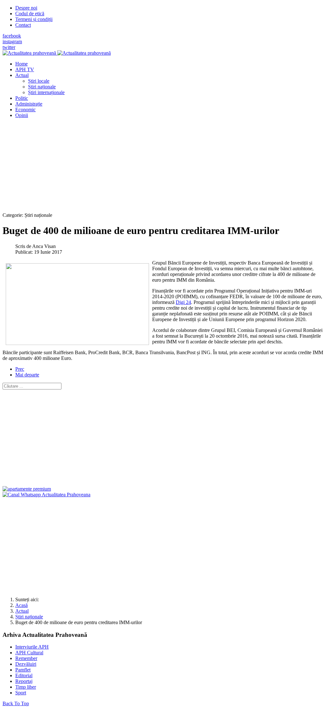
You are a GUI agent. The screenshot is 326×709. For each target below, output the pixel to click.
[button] (22, 75)
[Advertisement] (163, 167)
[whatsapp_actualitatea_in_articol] (46, 494)
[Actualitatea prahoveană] (57, 53)
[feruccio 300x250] (27, 489)
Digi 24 (183, 302)
